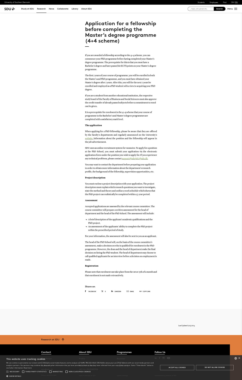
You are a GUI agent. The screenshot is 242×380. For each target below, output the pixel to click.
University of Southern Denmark (17, 2)
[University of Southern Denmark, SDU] (9, 8)
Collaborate (62, 9)
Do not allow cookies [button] (215, 367)
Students (201, 2)
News (51, 9)
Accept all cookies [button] (177, 367)
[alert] (121, 367)
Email (132, 291)
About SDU (86, 9)
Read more (28, 368)
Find (224, 2)
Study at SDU (27, 9)
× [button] (239, 358)
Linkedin (118, 291)
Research (41, 9)
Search (219, 9)
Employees (214, 2)
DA (232, 2)
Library (75, 9)
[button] (7, 371)
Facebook (92, 291)
